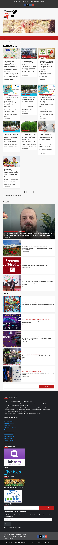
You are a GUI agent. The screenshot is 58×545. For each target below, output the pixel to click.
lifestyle (43, 319)
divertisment (37, 302)
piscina (6, 94)
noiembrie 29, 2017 (26, 139)
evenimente (24, 57)
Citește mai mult (7, 81)
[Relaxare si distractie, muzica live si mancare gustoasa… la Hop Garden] (12, 374)
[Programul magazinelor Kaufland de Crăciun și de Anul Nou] (12, 265)
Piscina (23, 94)
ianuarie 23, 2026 (8, 237)
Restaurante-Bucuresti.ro (10, 427)
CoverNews (42, 542)
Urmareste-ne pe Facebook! (12, 195)
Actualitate (7, 231)
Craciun (33, 302)
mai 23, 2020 (7, 71)
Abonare (7, 523)
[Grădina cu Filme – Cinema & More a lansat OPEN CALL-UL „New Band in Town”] (12, 339)
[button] (4, 37)
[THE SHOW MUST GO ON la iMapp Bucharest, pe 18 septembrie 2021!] (12, 322)
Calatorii (14, 536)
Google (42, 1)
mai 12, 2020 (25, 64)
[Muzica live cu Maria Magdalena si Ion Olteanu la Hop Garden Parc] (12, 356)
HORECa (20, 231)
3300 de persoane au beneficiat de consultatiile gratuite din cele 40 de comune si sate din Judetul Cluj (46, 138)
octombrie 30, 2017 (8, 176)
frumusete (30, 57)
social (35, 245)
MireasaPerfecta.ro (8, 421)
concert (27, 302)
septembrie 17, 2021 (26, 324)
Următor (31, 192)
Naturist (24, 534)
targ (47, 57)
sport (10, 57)
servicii (34, 57)
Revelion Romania (8, 438)
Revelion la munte (8, 442)
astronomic (24, 130)
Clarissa (5, 429)
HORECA (5, 538)
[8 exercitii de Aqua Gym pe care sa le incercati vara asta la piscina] (29, 90)
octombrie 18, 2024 (26, 251)
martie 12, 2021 (26, 376)
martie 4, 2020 (43, 71)
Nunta (12, 534)
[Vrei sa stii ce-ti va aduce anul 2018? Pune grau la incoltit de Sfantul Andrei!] (29, 126)
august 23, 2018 (8, 139)
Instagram (36, 1)
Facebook (25, 1)
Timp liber (19, 536)
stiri (13, 57)
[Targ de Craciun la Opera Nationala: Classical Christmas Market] (12, 304)
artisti (23, 319)
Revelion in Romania (8, 434)
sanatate (41, 57)
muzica (36, 354)
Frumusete (18, 534)
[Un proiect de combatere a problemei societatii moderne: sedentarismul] (11, 126)
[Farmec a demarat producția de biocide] (29, 53)
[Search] (53, 37)
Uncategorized (11, 130)
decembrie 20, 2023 (26, 267)
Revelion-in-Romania (9, 436)
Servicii (25, 536)
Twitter (31, 1)
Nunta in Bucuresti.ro (9, 423)
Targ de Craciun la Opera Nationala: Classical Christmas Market (38, 304)
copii (30, 302)
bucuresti (6, 57)
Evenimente (12, 538)
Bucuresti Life (7, 425)
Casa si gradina (6, 536)
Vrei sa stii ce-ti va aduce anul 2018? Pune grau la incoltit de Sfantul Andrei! (29, 136)
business (16, 231)
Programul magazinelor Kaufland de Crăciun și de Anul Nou (37, 265)
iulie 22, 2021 (25, 341)
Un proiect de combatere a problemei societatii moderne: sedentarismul (11, 136)
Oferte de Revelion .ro (9, 440)
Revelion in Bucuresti (9, 432)
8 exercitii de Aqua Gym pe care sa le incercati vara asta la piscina (28, 99)
